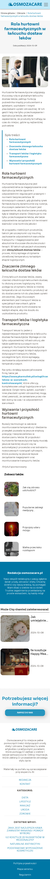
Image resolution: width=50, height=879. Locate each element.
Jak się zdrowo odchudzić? (31, 489)
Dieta (25, 797)
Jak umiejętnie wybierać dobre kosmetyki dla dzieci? (38, 618)
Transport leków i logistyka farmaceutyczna (25, 155)
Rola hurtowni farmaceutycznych (20, 141)
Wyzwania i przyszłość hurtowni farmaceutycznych (25, 162)
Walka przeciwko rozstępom (32, 549)
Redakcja (25, 779)
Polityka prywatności (25, 863)
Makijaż (25, 805)
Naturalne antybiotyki (25, 843)
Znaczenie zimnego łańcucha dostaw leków (26, 148)
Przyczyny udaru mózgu (31, 529)
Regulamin (25, 874)
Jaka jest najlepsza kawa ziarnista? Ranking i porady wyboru (25, 830)
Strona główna (8, 13)
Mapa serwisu (25, 869)
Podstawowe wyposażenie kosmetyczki (25, 849)
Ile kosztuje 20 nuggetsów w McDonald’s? (25, 838)
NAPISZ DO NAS (25, 712)
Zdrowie (21, 13)
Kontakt (25, 784)
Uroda (25, 809)
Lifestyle (25, 801)
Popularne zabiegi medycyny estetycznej (32, 509)
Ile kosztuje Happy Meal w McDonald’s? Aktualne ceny (39, 652)
